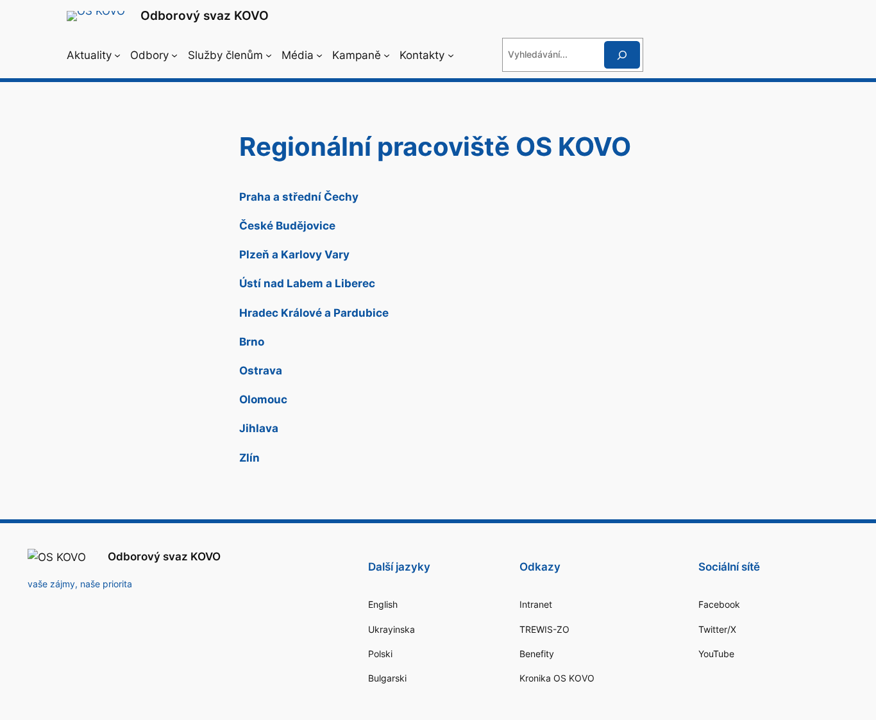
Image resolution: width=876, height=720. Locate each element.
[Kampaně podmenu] (386, 54)
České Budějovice (287, 225)
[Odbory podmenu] (174, 54)
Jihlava (258, 428)
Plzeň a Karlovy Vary (294, 254)
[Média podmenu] (319, 54)
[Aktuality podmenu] (117, 54)
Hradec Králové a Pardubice (314, 312)
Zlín (249, 457)
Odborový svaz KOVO (204, 15)
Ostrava (260, 370)
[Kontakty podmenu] (451, 54)
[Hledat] (622, 55)
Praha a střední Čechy (298, 196)
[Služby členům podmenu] (268, 54)
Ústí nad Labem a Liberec (307, 283)
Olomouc (263, 399)
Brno (251, 341)
